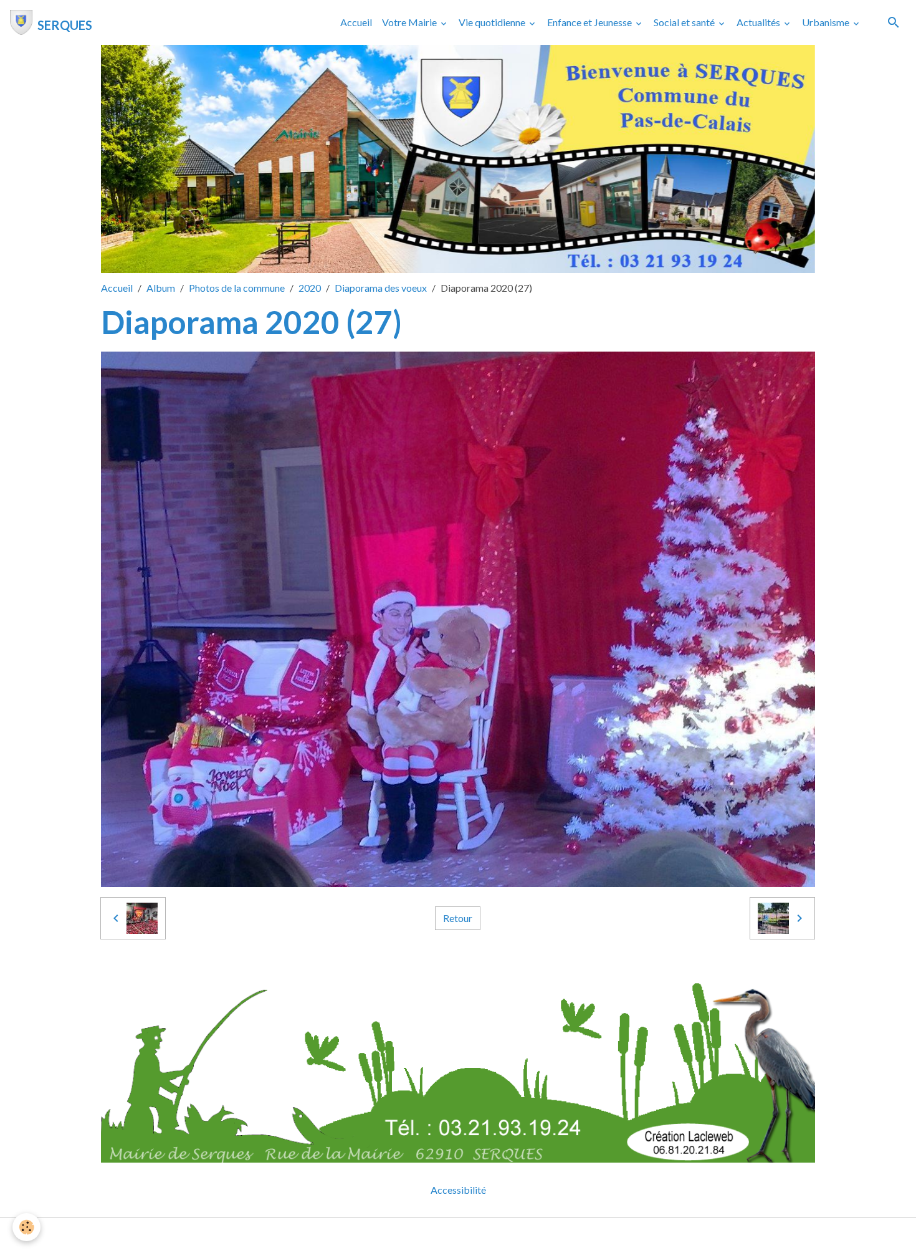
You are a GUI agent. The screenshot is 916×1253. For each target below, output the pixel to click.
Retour (457, 918)
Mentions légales (408, 1235)
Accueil (356, 22)
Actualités (759, 22)
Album (160, 288)
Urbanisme (826, 22)
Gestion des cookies (501, 1235)
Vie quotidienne (493, 22)
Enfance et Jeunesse (590, 22)
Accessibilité (458, 1190)
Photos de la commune (237, 288)
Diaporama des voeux (381, 288)
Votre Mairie (410, 22)
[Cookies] (26, 1227)
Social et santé (685, 22)
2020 (309, 288)
